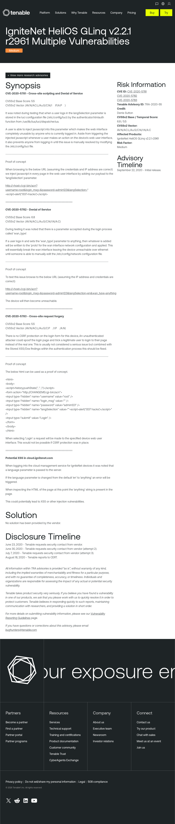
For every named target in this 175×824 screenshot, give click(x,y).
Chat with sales (146, 734)
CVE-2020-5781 (137, 91)
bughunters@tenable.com (21, 629)
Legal (81, 781)
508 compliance (98, 781)
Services (54, 722)
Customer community (62, 747)
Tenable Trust (57, 753)
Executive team (102, 728)
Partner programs (16, 741)
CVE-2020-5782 (127, 95)
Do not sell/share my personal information (50, 781)
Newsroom (99, 734)
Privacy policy (14, 781)
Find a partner (14, 728)
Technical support (60, 728)
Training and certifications (65, 734)
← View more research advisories (28, 75)
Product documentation (63, 741)
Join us (141, 747)
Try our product (146, 728)
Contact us (143, 722)
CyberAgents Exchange (64, 760)
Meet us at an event (149, 741)
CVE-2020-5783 (127, 100)
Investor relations (103, 741)
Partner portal (14, 734)
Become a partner (17, 722)
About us (98, 722)
